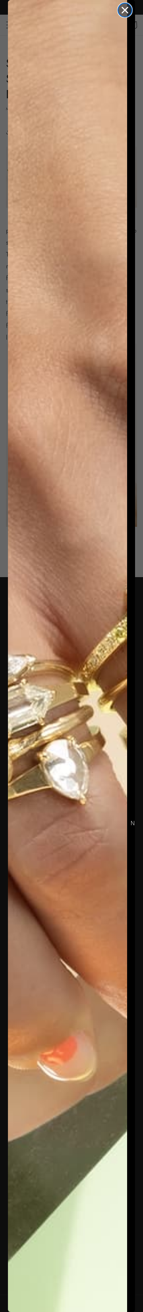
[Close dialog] (125, 10)
